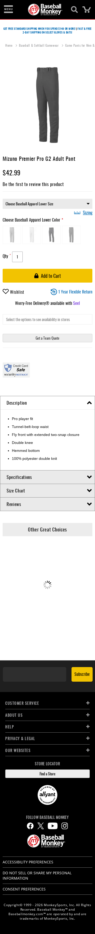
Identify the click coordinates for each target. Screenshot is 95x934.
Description (17, 402)
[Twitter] (40, 826)
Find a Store (47, 773)
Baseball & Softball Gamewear (39, 45)
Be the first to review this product (33, 184)
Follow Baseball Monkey (47, 817)
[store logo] (44, 9)
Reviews (14, 504)
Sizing (87, 212)
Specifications (19, 477)
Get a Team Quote (47, 338)
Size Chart (16, 490)
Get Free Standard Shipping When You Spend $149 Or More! (39, 29)
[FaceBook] (30, 826)
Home (9, 45)
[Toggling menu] (8, 9)
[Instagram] (64, 826)
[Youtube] (53, 826)
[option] (12, 235)
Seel (76, 303)
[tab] (47, 403)
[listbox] (47, 204)
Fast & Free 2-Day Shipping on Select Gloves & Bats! (57, 30)
